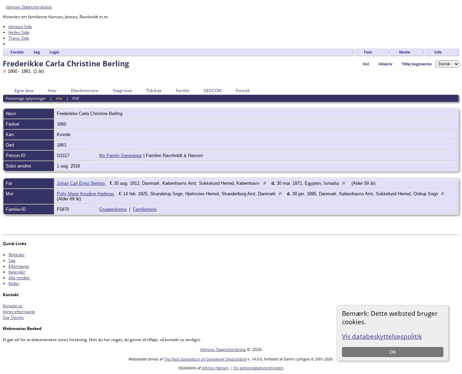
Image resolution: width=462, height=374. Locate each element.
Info (438, 51)
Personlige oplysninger (26, 98)
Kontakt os (12, 306)
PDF (75, 98)
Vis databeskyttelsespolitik (382, 336)
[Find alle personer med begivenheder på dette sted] (266, 183)
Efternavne (18, 266)
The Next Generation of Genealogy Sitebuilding (205, 358)
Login (54, 51)
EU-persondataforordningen (258, 367)
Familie (182, 90)
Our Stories (13, 317)
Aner (52, 90)
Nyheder (16, 255)
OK (392, 352)
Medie (405, 51)
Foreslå (243, 90)
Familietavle (145, 209)
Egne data (24, 90)
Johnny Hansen (215, 367)
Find (368, 51)
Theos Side (18, 38)
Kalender (16, 272)
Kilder (13, 283)
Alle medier (19, 278)
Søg (36, 51)
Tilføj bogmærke (417, 63)
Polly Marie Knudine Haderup (85, 193)
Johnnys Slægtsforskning (29, 7)
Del (366, 63)
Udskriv (385, 63)
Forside (17, 51)
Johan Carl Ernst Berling (81, 183)
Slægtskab (122, 90)
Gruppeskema (112, 209)
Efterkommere (84, 90)
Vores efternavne (19, 311)
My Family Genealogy (120, 155)
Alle (59, 98)
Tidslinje (154, 90)
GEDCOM (213, 90)
